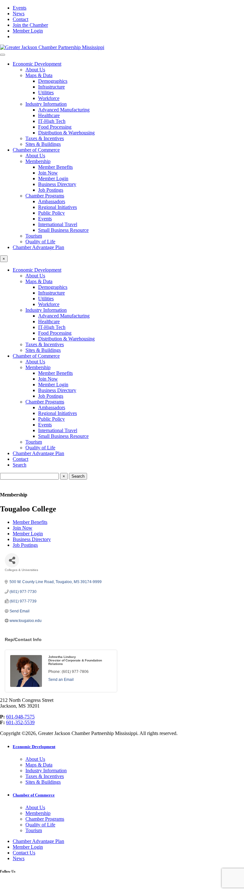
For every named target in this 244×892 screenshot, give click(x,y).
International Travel (57, 224)
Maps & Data (38, 75)
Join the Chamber (30, 25)
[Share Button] (12, 560)
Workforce (48, 98)
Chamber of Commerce (36, 150)
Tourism (33, 236)
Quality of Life (40, 241)
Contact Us (24, 852)
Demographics (52, 81)
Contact (20, 19)
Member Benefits (55, 167)
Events (19, 8)
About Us (35, 69)
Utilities (46, 92)
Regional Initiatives (57, 207)
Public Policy (51, 213)
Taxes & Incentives (44, 138)
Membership (38, 161)
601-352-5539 (20, 722)
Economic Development (37, 64)
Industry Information (46, 104)
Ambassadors (51, 201)
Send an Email (61, 679)
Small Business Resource (63, 230)
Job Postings (50, 190)
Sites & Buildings (43, 144)
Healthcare (49, 115)
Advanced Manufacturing (64, 109)
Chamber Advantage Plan (38, 247)
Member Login (28, 30)
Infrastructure (51, 86)
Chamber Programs (44, 195)
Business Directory (57, 184)
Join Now (48, 172)
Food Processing (54, 127)
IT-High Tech (51, 121)
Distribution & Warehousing (66, 132)
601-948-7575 (20, 716)
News (18, 13)
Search (19, 464)
